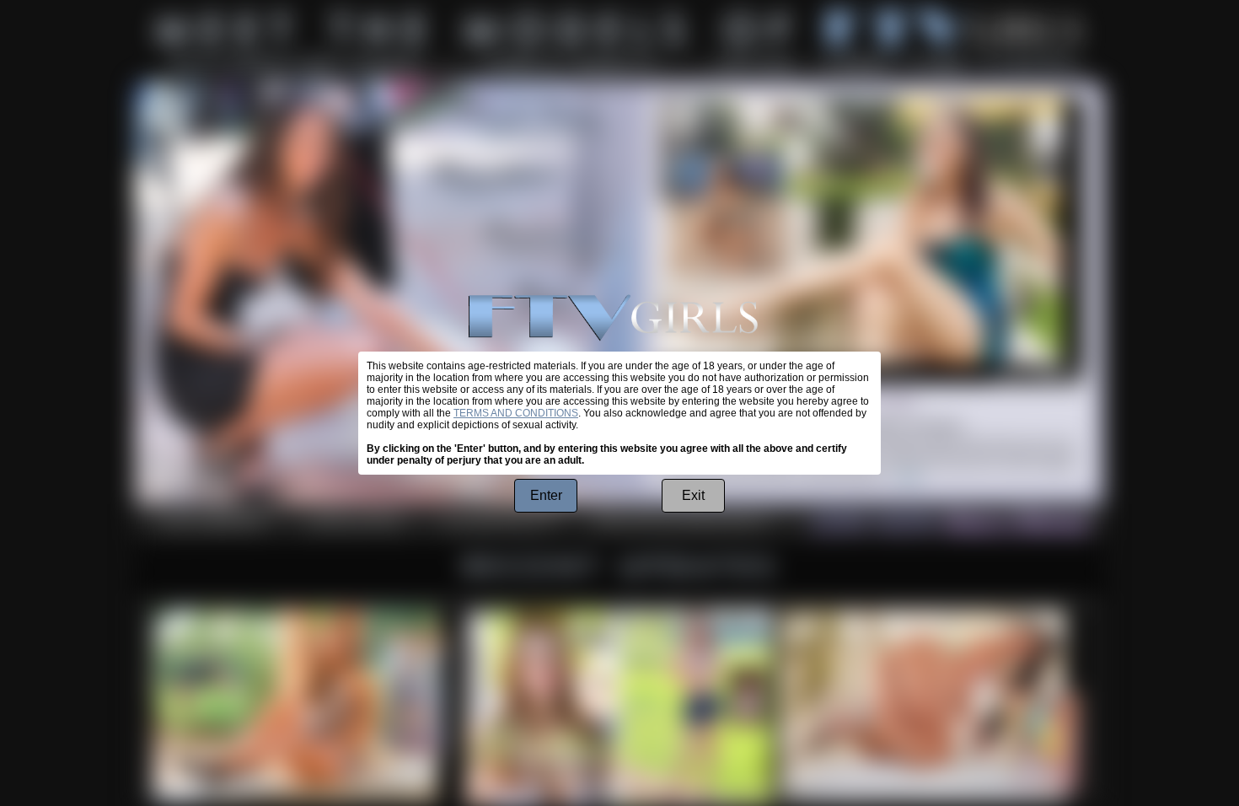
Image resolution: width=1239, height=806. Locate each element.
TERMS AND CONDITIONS (515, 413)
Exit (693, 495)
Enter (546, 495)
